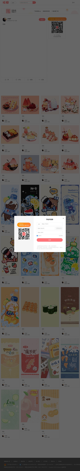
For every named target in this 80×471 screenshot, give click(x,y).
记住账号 (39, 235)
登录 (49, 240)
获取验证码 (59, 228)
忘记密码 (61, 235)
